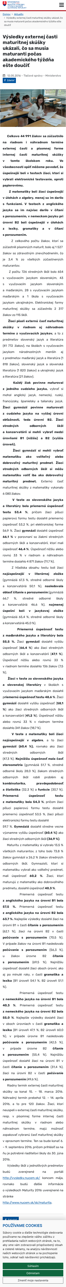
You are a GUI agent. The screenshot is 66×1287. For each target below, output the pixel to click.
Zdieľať (11, 80)
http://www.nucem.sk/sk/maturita (27, 1202)
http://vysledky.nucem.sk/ (21, 1178)
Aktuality (19, 14)
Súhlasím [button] (33, 1266)
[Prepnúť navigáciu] (61, 5)
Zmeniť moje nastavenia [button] (33, 1280)
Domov (6, 14)
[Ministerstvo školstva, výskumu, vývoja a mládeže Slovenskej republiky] (14, 5)
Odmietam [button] (33, 1273)
